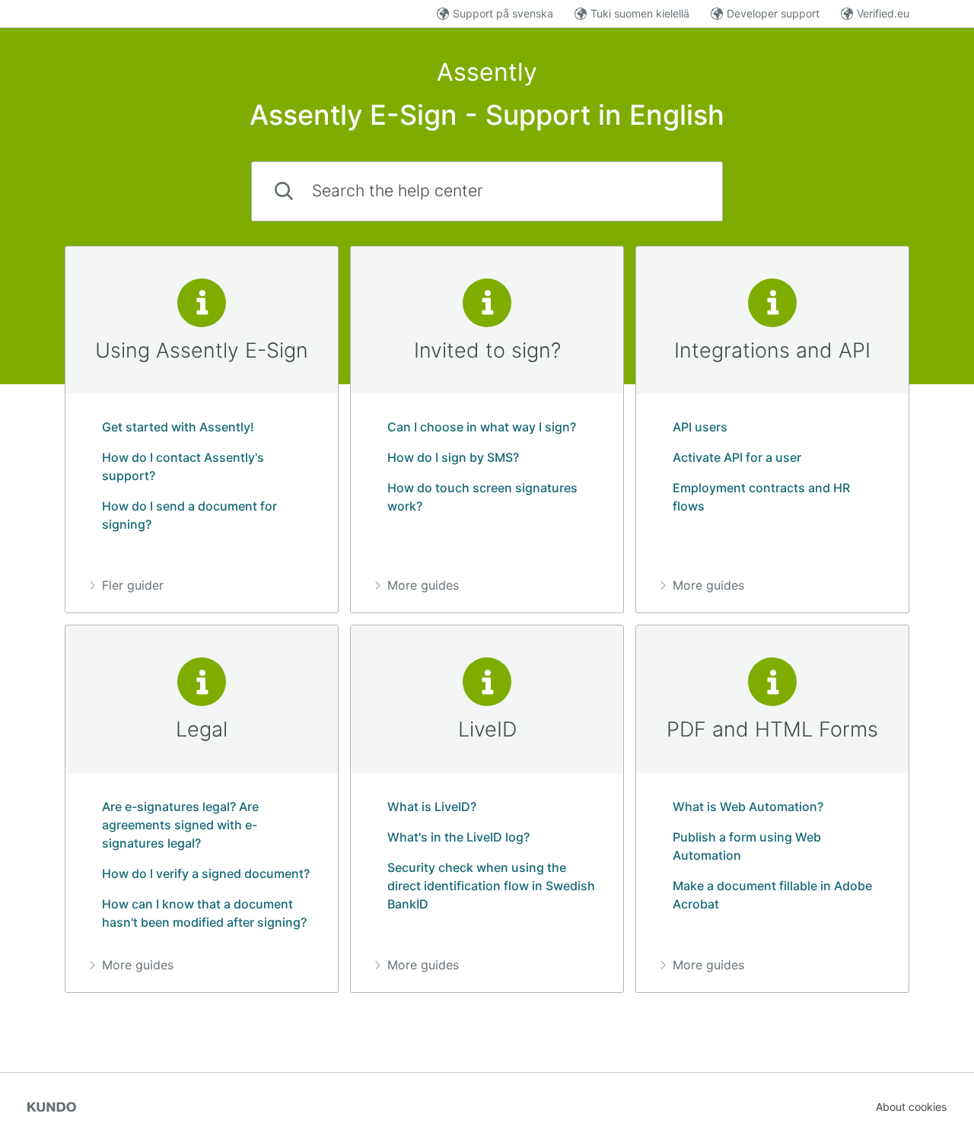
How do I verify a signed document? (206, 873)
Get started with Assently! (178, 426)
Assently (487, 72)
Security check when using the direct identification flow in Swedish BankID (491, 886)
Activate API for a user (737, 457)
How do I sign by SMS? (453, 457)
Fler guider (133, 585)
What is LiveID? (431, 806)
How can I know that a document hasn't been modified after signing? (204, 913)
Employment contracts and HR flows (761, 497)
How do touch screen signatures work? (482, 497)
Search (678, 190)
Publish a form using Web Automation (747, 846)
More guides (423, 585)
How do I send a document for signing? (189, 515)
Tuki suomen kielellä (639, 13)
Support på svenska (503, 13)
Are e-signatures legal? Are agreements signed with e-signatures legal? (180, 825)
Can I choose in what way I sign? (481, 426)
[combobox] (487, 191)
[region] (201, 430)
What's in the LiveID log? (458, 837)
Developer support (773, 13)
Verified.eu (883, 13)
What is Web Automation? (748, 806)
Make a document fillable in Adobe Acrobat (772, 895)
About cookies (911, 1106)
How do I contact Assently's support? (183, 466)
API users (700, 426)
